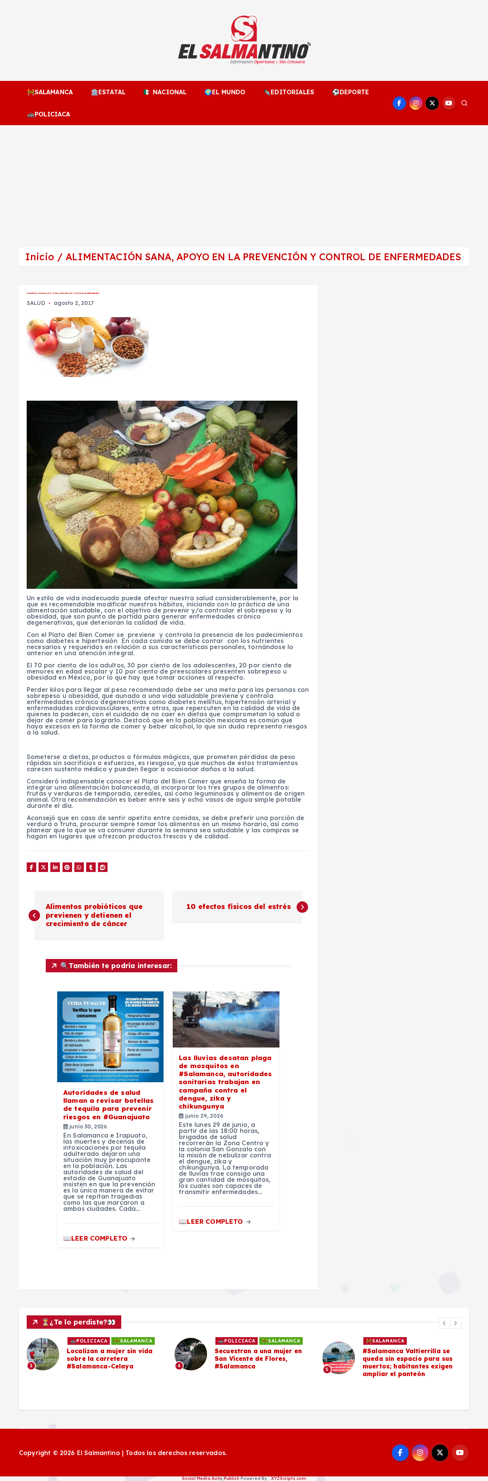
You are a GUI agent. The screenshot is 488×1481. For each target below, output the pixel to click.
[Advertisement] (244, 182)
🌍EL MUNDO (224, 92)
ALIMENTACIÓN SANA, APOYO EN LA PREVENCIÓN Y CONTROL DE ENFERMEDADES (263, 257)
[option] (96, 1353)
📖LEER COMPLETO (96, 1238)
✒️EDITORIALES (288, 92)
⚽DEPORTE (350, 92)
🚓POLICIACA (49, 114)
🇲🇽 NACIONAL (165, 92)
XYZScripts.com (288, 1478)
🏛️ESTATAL (108, 92)
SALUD (36, 303)
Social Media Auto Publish (210, 1478)
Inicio (39, 257)
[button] (444, 1323)
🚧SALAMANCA (50, 92)
